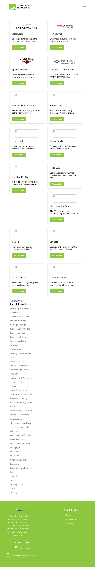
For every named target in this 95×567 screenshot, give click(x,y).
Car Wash (14, 345)
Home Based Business (19, 414)
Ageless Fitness (19, 69)
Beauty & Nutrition (18, 320)
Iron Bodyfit (56, 33)
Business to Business (19, 337)
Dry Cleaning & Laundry (20, 369)
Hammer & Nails (58, 277)
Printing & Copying (18, 460)
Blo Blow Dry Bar (20, 177)
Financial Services (17, 382)
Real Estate (14, 464)
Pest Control (15, 451)
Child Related (15, 349)
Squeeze (54, 241)
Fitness (13, 386)
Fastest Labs (56, 105)
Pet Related (14, 455)
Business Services (17, 333)
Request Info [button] (19, 47)
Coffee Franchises (17, 361)
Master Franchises (17, 439)
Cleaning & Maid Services (20, 353)
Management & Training (20, 435)
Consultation (70, 519)
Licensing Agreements (19, 427)
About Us (69, 515)
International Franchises (20, 423)
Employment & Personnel (21, 378)
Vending (13, 492)
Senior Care (15, 476)
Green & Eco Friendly (18, 398)
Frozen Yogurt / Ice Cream (21, 394)
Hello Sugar (55, 167)
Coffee (12, 357)
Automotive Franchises (19, 316)
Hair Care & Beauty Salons (21, 402)
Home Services (16, 419)
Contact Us (70, 523)
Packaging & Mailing (18, 447)
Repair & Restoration (19, 468)
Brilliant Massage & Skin (62, 69)
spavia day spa (19, 277)
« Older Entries (16, 301)
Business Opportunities (20, 329)
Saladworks (17, 33)
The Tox (16, 241)
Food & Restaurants (18, 390)
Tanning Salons (16, 484)
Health (12, 406)
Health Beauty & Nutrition (21, 410)
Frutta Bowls (56, 141)
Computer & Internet (19, 365)
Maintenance (15, 431)
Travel (12, 488)
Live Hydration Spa (59, 206)
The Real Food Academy (24, 105)
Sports (12, 480)
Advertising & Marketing (20, 308)
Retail (12, 472)
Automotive (15, 312)
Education (14, 374)
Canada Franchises (18, 341)
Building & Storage (18, 324)
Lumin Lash (17, 141)
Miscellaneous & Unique (20, 443)
